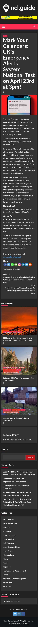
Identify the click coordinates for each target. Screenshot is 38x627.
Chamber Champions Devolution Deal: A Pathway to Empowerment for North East (19, 278)
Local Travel (8, 551)
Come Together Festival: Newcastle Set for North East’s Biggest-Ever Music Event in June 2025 (18, 502)
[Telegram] (26, 264)
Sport (19, 332)
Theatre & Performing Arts (14, 579)
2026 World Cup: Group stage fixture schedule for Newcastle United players (19, 473)
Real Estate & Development (11, 372)
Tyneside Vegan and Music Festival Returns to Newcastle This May (17, 493)
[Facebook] (5, 264)
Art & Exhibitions (10, 523)
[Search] (34, 26)
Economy (21, 367)
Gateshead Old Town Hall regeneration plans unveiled (14, 480)
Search (4, 449)
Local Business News (9, 370)
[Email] (15, 264)
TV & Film (7, 586)
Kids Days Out (9, 543)
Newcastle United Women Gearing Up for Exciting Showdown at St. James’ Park (20, 289)
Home (12, 609)
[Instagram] (19, 264)
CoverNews (13, 624)
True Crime (7, 582)
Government (11, 269)
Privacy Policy (21, 609)
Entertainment (7, 332)
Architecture (7, 367)
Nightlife (6, 567)
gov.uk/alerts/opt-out (12, 257)
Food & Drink (8, 539)
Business (15, 367)
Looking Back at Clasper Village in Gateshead (17, 486)
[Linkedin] (23, 264)
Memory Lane (16, 410)
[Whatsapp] (12, 264)
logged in (15, 439)
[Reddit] (30, 264)
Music (5, 559)
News (5, 35)
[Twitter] (8, 264)
